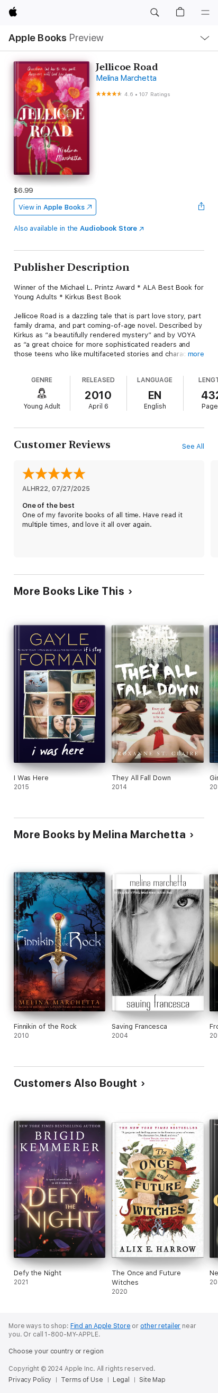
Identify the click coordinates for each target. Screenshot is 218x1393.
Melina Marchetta (126, 78)
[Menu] (205, 12)
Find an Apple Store (100, 1326)
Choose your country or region (56, 1351)
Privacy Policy (29, 1379)
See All (193, 446)
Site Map (152, 1379)
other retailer (160, 1326)
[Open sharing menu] (201, 207)
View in (52, 207)
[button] (154, 12)
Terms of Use (82, 1379)
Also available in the (76, 228)
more (196, 354)
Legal (121, 1379)
